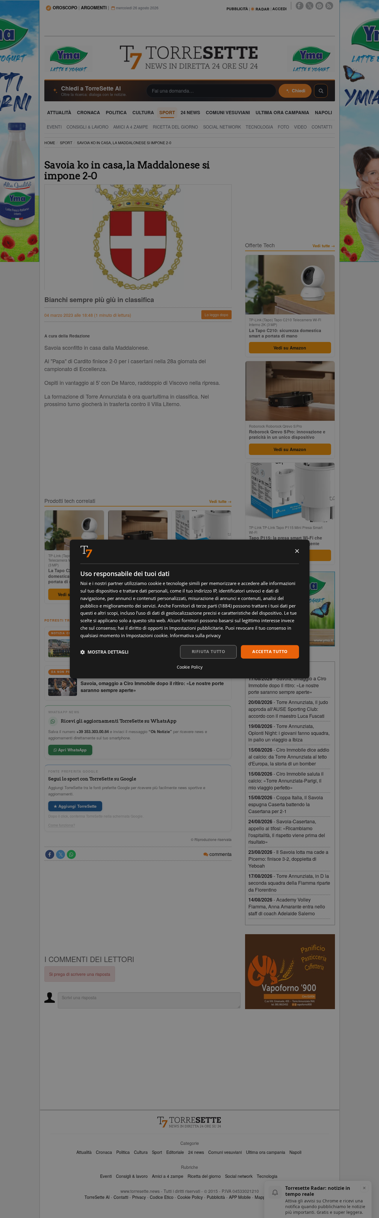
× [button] (297, 551)
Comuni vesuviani (225, 1152)
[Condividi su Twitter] (60, 854)
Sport (157, 1152)
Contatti (121, 1197)
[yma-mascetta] (68, 58)
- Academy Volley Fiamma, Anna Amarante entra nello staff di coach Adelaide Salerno (286, 906)
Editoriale (175, 1152)
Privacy (139, 1197)
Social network (239, 1176)
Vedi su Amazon (290, 348)
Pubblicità (216, 1197)
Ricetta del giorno (204, 1176)
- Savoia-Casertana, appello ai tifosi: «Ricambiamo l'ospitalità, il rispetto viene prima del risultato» (286, 831)
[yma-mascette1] (311, 58)
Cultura (141, 1152)
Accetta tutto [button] (269, 652)
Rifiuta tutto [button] (208, 652)
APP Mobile (240, 1197)
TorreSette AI (97, 1197)
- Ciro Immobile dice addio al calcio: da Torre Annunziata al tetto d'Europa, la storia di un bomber (288, 756)
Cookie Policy (190, 1197)
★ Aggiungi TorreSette (75, 806)
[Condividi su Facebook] (49, 854)
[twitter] (309, 6)
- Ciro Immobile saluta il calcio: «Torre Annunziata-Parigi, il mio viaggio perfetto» (286, 780)
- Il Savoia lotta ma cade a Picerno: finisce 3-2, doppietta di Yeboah (288, 858)
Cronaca (104, 1152)
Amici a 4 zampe (167, 1176)
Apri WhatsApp (72, 750)
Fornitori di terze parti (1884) (202, 606)
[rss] (329, 6)
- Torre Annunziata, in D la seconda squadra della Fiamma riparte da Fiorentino (289, 882)
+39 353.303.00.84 (92, 731)
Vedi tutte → (220, 501)
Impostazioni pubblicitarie (196, 628)
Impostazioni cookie (146, 635)
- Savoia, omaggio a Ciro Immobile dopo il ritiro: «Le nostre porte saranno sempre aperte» (287, 685)
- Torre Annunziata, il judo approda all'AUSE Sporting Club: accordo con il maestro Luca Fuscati (288, 709)
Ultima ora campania (265, 1152)
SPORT (66, 142)
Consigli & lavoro (132, 1176)
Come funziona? (61, 825)
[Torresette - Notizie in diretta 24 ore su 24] (189, 1122)
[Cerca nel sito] (321, 91)
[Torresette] (189, 57)
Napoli (295, 1152)
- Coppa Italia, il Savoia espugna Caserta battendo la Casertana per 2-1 (285, 804)
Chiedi (298, 90)
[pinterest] (319, 6)
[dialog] (189, 608)
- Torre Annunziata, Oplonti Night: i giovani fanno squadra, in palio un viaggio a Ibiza (289, 733)
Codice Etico (161, 1197)
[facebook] (299, 6)
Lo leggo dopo (216, 314)
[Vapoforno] (290, 971)
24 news (196, 1152)
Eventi (106, 1176)
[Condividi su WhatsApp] (71, 854)
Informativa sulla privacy (195, 635)
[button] (104, 652)
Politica (123, 1152)
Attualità (84, 1152)
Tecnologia (267, 1176)
